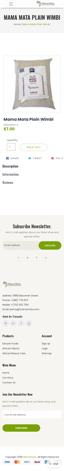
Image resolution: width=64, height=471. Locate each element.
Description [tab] (10, 166)
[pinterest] (36, 257)
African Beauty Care (14, 353)
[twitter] (27, 257)
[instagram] (45, 257)
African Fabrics (10, 348)
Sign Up (46, 343)
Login (45, 348)
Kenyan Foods (10, 343)
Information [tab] (10, 174)
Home (17, 24)
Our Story (7, 377)
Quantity (11, 140)
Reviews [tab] (7, 182)
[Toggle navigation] (11, 4)
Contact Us (8, 382)
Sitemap (47, 353)
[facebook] (18, 257)
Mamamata (30, 457)
